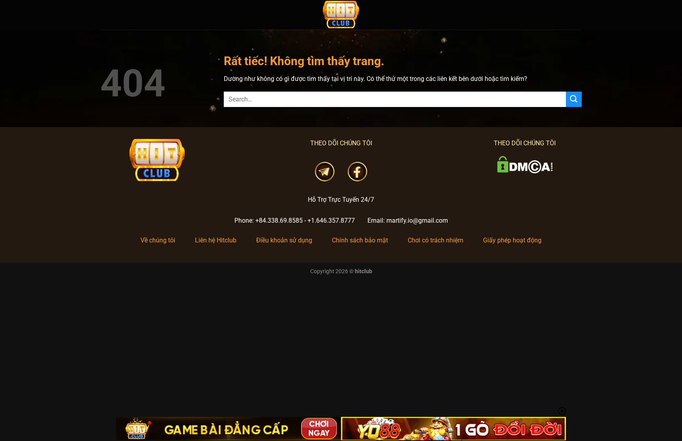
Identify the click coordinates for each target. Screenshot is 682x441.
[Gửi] (574, 99)
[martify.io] (341, 15)
